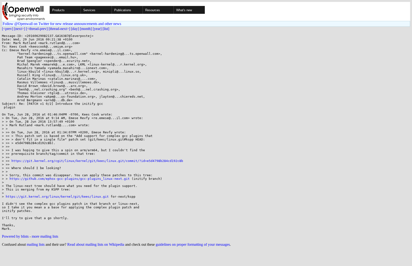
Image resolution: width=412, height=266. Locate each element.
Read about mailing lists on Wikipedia (95, 244)
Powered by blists (15, 236)
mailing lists (36, 244)
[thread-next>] (59, 29)
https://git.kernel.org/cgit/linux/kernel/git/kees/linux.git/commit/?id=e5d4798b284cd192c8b (97, 161)
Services (89, 10)
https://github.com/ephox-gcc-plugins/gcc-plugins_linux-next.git (70, 179)
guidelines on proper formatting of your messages (193, 244)
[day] (75, 29)
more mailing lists (45, 236)
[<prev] (7, 29)
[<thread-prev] (37, 29)
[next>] (19, 29)
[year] (97, 29)
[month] (86, 29)
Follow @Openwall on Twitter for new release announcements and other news (62, 24)
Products (58, 10)
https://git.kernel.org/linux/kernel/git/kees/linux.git (57, 196)
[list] (106, 29)
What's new (184, 10)
